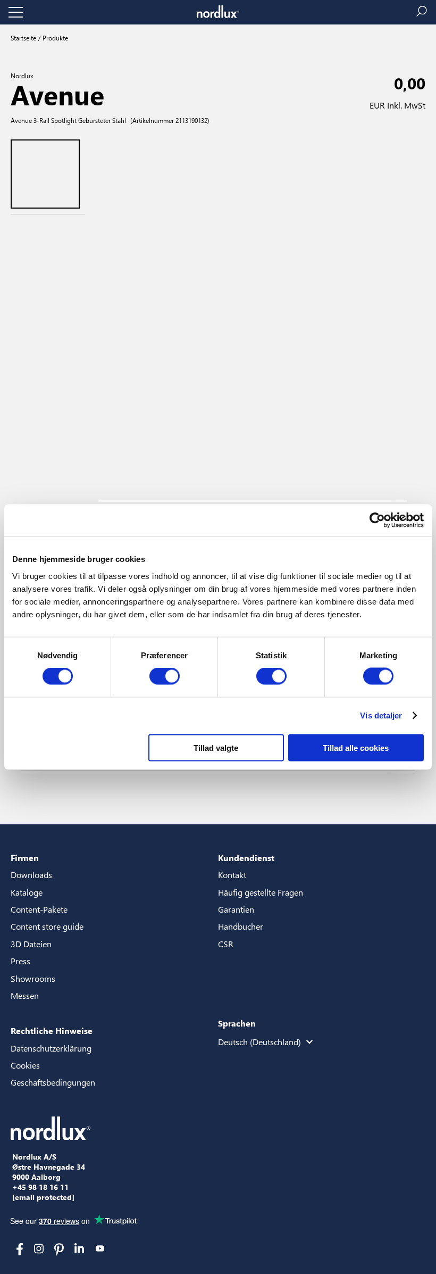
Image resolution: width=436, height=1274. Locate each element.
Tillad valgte (216, 747)
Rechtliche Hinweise (52, 1030)
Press (20, 960)
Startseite (23, 38)
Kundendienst (246, 857)
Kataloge (27, 892)
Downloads (31, 874)
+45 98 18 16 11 (40, 1187)
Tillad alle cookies (356, 747)
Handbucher (240, 926)
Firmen (25, 857)
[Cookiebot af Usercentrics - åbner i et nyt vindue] (377, 520)
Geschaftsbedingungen (53, 1082)
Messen (25, 995)
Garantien (236, 909)
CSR (225, 943)
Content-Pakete (39, 909)
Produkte (54, 38)
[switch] (164, 676)
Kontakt (232, 874)
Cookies (25, 1065)
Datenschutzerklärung (51, 1048)
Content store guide (47, 926)
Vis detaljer (381, 715)
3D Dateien (31, 943)
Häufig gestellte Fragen (260, 892)
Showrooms (33, 978)
